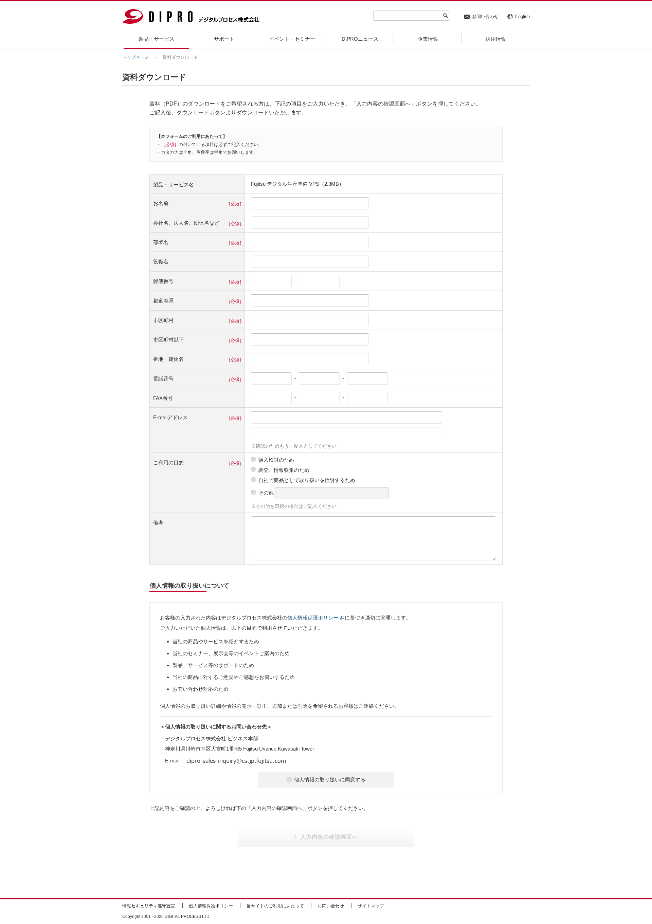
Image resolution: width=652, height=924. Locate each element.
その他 (266, 493)
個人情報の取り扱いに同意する (329, 779)
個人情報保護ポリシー (312, 618)
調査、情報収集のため (283, 470)
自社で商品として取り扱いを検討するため (306, 480)
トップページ (135, 57)
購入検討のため (276, 460)
